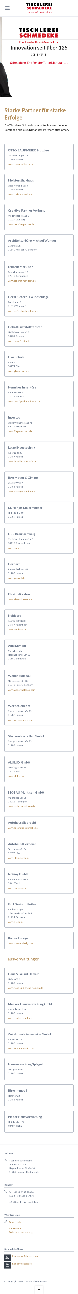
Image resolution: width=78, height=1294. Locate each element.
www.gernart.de (16, 578)
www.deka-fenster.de (19, 341)
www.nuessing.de (17, 887)
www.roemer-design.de (20, 943)
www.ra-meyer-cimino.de (21, 491)
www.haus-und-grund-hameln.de (25, 987)
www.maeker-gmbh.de (20, 1017)
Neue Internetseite (22, 1263)
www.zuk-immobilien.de (21, 1048)
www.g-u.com (15, 921)
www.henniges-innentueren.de (24, 401)
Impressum (15, 1228)
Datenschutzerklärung (21, 1232)
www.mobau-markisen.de (21, 806)
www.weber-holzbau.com (21, 689)
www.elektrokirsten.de (20, 599)
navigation (7, 8)
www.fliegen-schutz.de (20, 431)
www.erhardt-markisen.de (22, 280)
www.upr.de (14, 548)
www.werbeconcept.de (20, 719)
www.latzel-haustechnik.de (22, 461)
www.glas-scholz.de (18, 371)
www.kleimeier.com (18, 857)
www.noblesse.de (17, 629)
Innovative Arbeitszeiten (25, 1255)
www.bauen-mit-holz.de (20, 164)
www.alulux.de (16, 776)
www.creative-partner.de (21, 224)
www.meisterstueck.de (20, 194)
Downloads (15, 1222)
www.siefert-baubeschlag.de (23, 310)
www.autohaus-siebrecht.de (23, 827)
